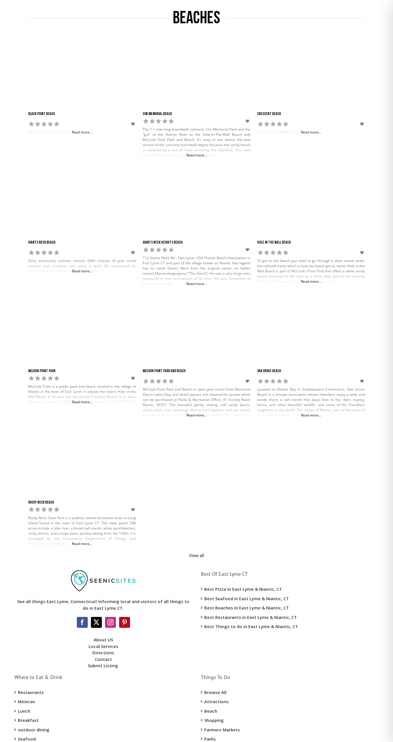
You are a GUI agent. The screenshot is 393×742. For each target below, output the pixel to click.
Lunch (24, 711)
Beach (210, 711)
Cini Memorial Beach (157, 114)
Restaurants (31, 692)
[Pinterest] (124, 622)
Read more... (196, 155)
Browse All (215, 692)
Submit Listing (103, 665)
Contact (103, 659)
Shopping (214, 720)
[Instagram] (110, 622)
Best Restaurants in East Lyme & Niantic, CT (250, 617)
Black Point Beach (41, 114)
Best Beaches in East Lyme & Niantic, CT (246, 608)
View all (196, 555)
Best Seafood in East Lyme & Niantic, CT (246, 598)
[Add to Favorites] (133, 124)
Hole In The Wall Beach (274, 242)
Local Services (103, 646)
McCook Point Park (42, 371)
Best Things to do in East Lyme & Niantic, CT (251, 626)
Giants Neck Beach (42, 242)
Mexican (26, 701)
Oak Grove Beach (269, 371)
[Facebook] (82, 622)
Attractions (216, 701)
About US (103, 639)
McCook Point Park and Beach (164, 371)
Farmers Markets (222, 730)
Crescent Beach (269, 114)
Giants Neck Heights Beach (163, 242)
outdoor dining (33, 730)
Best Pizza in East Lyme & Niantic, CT (243, 589)
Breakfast (28, 720)
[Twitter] (96, 622)
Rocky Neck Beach (41, 502)
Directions (103, 652)
